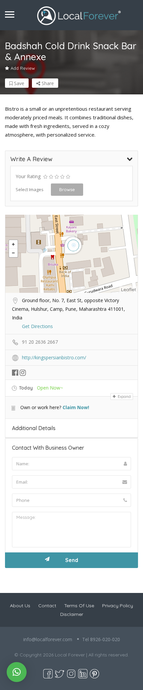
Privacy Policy (117, 606)
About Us (20, 606)
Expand (124, 396)
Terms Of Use (79, 606)
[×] (17, 672)
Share (47, 83)
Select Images (30, 189)
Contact (47, 606)
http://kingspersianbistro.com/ (54, 357)
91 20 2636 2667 (40, 342)
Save (18, 83)
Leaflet (128, 289)
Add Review (23, 68)
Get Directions (37, 326)
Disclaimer (71, 614)
